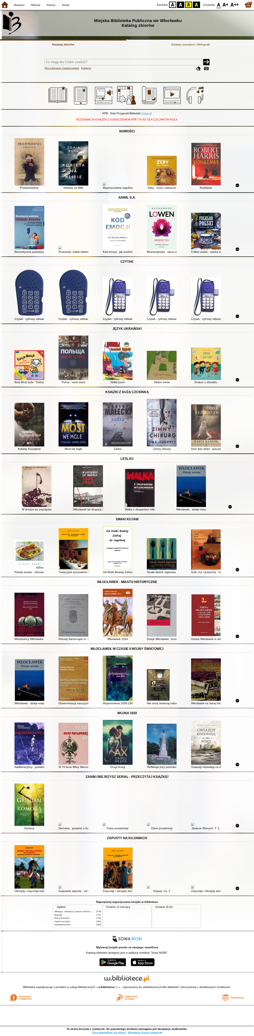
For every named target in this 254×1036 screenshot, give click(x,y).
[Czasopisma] (150, 104)
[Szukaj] (206, 62)
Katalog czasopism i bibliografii (190, 44)
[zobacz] (146, 113)
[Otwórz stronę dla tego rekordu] (30, 162)
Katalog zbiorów (63, 44)
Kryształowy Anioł (62, 924)
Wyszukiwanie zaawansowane (61, 68)
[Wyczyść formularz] (198, 68)
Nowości (19, 5)
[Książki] (58, 104)
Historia (35, 5)
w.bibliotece (108, 987)
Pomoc (51, 5)
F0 (219, 4)
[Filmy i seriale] (172, 104)
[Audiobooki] (104, 104)
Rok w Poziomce (62, 918)
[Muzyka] (195, 104)
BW (180, 4)
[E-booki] (81, 104)
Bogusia (58, 915)
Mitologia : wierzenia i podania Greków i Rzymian (77, 911)
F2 (235, 4)
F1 (225, 4)
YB (188, 4)
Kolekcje (86, 68)
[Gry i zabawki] (127, 104)
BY (196, 4)
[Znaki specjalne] (206, 68)
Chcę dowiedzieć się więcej (109, 1032)
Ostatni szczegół (62, 921)
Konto (65, 5)
